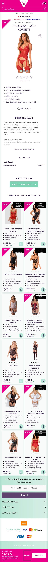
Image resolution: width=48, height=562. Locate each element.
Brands (22, 13)
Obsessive (29, 13)
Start (17, 13)
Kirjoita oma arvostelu (24, 184)
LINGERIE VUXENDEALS (33, 19)
